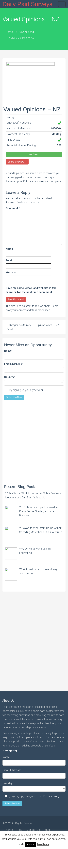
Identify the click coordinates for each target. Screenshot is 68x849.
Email (9, 260)
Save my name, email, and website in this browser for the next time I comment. (31, 290)
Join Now (33, 154)
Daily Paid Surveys (27, 4)
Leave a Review (16, 161)
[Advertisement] (34, 441)
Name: (8, 351)
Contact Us (33, 829)
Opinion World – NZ (48, 325)
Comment (13, 208)
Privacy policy (53, 390)
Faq (20, 829)
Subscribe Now (14, 397)
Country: (9, 377)
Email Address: (13, 364)
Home (9, 31)
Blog (47, 829)
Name (9, 248)
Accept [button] (30, 844)
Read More (43, 844)
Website (11, 272)
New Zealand (26, 31)
